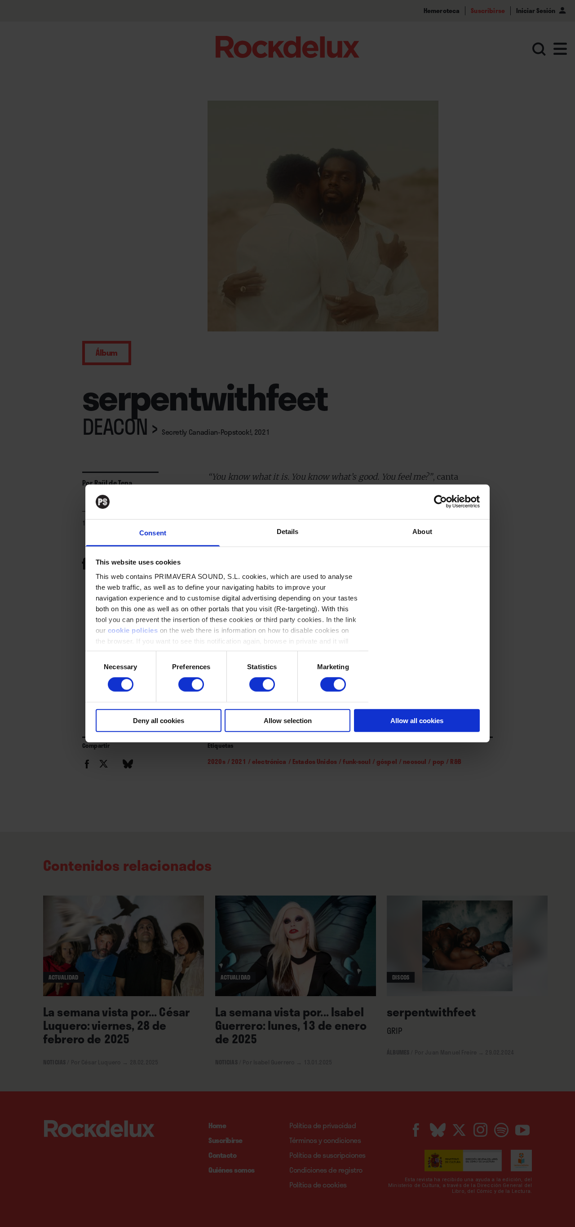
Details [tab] (288, 531)
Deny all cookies (158, 720)
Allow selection (288, 720)
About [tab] (422, 531)
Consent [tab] (152, 533)
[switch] (191, 684)
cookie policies (133, 630)
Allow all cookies (416, 720)
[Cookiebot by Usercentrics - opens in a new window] (440, 501)
